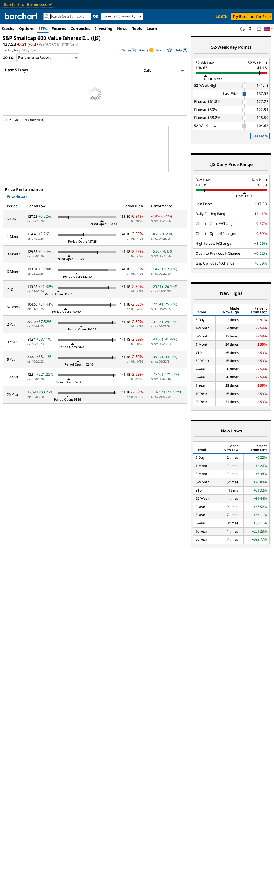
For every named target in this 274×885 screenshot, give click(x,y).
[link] (180, 50)
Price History (17, 196)
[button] (268, 29)
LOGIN (222, 16)
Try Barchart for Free (252, 16)
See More (260, 136)
